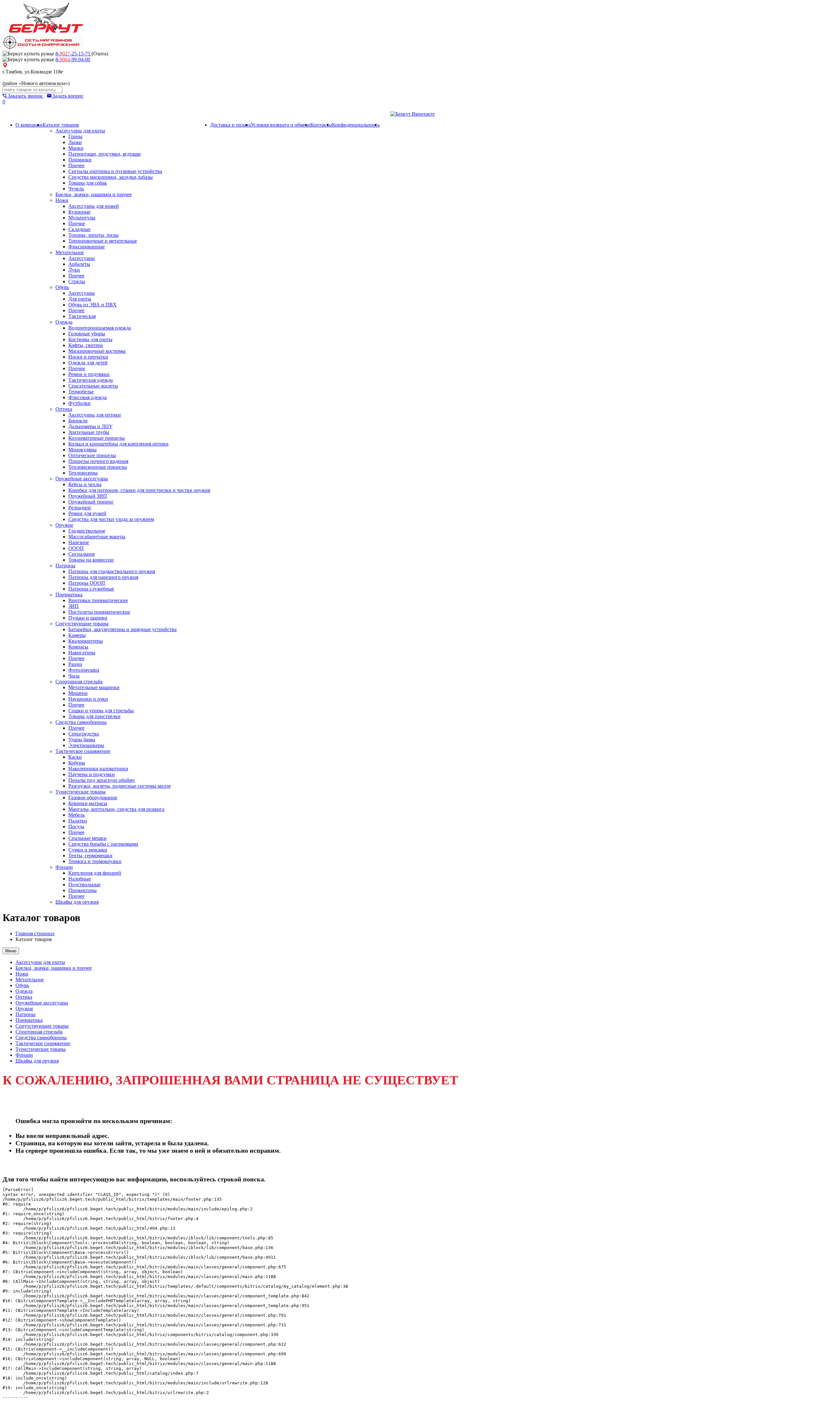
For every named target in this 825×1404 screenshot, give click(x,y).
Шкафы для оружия (77, 902)
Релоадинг (80, 507)
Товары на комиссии (91, 560)
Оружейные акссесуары (81, 478)
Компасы (78, 646)
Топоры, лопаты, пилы (93, 235)
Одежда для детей (88, 362)
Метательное (69, 252)
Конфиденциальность (356, 125)
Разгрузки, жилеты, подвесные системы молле (119, 786)
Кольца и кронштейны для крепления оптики (118, 444)
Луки (74, 270)
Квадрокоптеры (85, 641)
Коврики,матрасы (87, 803)
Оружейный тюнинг (91, 502)
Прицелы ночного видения (98, 461)
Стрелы (76, 281)
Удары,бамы (81, 739)
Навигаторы (81, 652)
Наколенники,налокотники (98, 768)
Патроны (65, 565)
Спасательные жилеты (93, 386)
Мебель (76, 815)
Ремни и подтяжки (89, 374)
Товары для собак (87, 183)
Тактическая (82, 316)
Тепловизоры (83, 473)
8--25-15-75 (73, 53)
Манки (75, 148)
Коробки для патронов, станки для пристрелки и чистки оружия (139, 490)
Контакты (321, 125)
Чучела (76, 188)
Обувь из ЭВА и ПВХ (92, 304)
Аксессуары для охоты (80, 130)
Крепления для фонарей (94, 873)
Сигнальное (81, 554)
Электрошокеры (86, 745)
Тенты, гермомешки (90, 855)
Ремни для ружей (87, 513)
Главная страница (34, 933)
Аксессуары (81, 258)
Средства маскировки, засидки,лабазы (110, 177)
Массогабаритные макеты (96, 536)
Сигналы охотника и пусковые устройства (115, 171)
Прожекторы (82, 890)
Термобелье (81, 391)
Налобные (79, 878)
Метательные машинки (94, 687)
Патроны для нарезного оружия (103, 577)
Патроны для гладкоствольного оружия (111, 571)
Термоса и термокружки (94, 861)
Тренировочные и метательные (102, 241)
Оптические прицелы (92, 455)
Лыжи (75, 142)
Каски (75, 757)
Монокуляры (82, 449)
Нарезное (78, 542)
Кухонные (79, 212)
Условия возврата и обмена (280, 125)
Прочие (76, 223)
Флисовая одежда (87, 397)
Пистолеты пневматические (99, 612)
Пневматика (68, 594)
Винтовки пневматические (98, 600)
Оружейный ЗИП (87, 496)
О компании (29, 125)
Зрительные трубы (88, 432)
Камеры (77, 635)
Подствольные (84, 884)
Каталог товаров (61, 125)
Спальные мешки (87, 838)
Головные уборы (86, 333)
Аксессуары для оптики (94, 415)
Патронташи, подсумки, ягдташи (104, 154)
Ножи (61, 200)
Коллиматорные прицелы (96, 438)
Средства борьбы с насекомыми (103, 844)
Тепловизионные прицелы (97, 467)
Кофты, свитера (85, 345)
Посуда (76, 826)
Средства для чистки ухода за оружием (111, 519)
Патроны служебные (91, 588)
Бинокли (78, 420)
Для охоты (79, 299)
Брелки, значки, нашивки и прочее (93, 194)
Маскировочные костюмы (97, 351)
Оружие (64, 525)
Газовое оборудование (92, 797)
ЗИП (73, 606)
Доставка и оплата (230, 125)
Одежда (64, 322)
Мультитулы (81, 217)
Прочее (76, 165)
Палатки (77, 820)
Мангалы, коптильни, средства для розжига (116, 809)
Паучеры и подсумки (91, 774)
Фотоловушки (83, 670)
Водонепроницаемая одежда (99, 328)
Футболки (79, 403)
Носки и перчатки (88, 357)
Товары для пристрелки (94, 716)
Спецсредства (83, 733)
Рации (75, 664)
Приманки (80, 159)
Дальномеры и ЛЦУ (90, 426)
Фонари (64, 867)
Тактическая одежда (90, 380)
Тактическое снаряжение (82, 751)
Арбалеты (79, 264)
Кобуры (76, 762)
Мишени (78, 693)
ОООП (76, 548)
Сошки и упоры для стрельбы (101, 710)
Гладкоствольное (86, 531)
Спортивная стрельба (78, 681)
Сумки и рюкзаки (87, 849)
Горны (75, 136)
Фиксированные (86, 246)
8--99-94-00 (72, 59)
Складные (79, 229)
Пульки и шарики (87, 617)
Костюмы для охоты (90, 339)
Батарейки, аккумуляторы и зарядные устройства (122, 629)
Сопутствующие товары (82, 623)
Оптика (63, 409)
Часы (74, 675)
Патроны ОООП (86, 583)
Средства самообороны (81, 722)
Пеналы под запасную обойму (101, 780)
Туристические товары (80, 791)
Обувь (62, 287)
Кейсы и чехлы (85, 484)
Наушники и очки (88, 699)
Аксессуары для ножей (93, 206)
